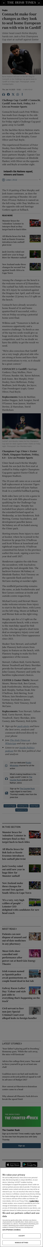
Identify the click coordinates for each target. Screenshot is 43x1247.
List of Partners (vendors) (11, 1230)
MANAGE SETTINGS (21, 1243)
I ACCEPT (21, 1236)
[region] (21, 1207)
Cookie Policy (34, 1201)
